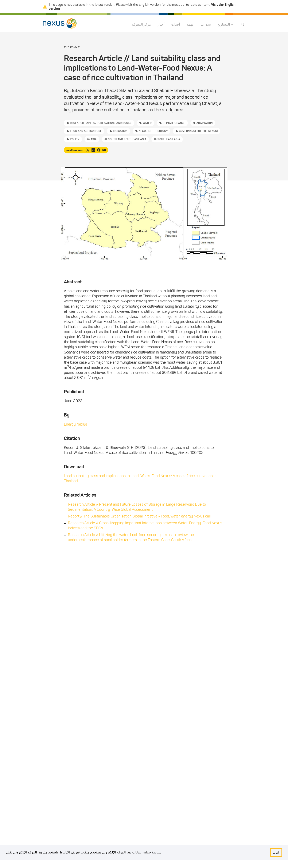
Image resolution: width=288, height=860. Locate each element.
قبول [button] (276, 852)
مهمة (190, 25)
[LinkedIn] (93, 150)
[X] (87, 150)
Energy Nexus (75, 424)
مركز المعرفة (141, 25)
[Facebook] (98, 150)
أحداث (175, 25)
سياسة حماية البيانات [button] (146, 852)
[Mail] (104, 150)
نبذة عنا (206, 25)
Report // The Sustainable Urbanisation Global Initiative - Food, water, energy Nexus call (139, 516)
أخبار (161, 25)
